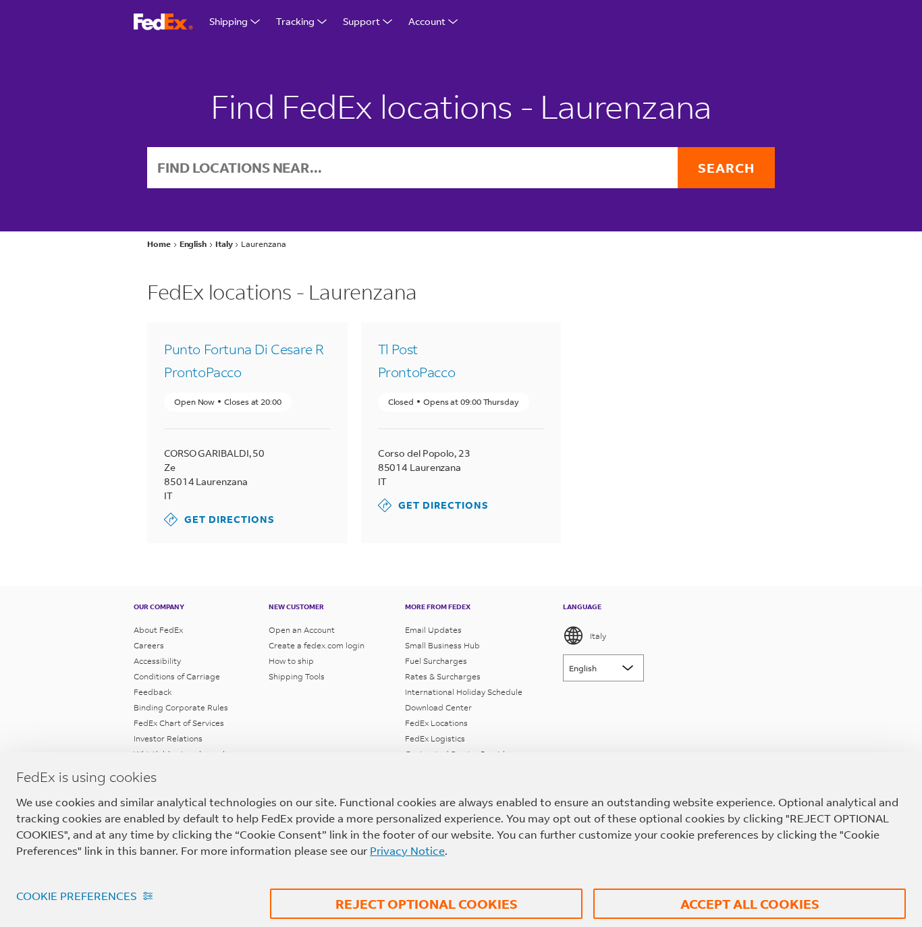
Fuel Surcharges (436, 661)
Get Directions (219, 519)
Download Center (438, 707)
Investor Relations (168, 738)
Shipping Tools (297, 676)
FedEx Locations (436, 723)
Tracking (295, 21)
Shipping (228, 21)
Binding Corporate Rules (181, 707)
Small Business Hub (442, 645)
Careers (149, 645)
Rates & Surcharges (443, 676)
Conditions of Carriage (177, 676)
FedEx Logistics (435, 738)
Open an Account (302, 630)
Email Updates (433, 630)
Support (361, 21)
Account (426, 21)
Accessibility (157, 661)
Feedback (153, 692)
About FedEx (158, 630)
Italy (598, 636)
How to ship (291, 661)
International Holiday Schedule (463, 692)
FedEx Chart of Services (179, 723)
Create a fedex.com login (316, 645)
